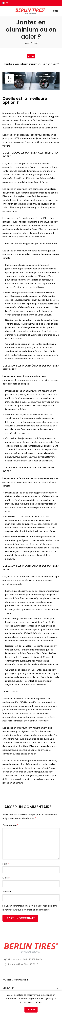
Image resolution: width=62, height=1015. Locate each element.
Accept (31, 1009)
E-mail (6, 877)
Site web (7, 891)
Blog (35, 43)
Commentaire (10, 825)
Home (27, 43)
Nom (5, 863)
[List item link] (31, 964)
